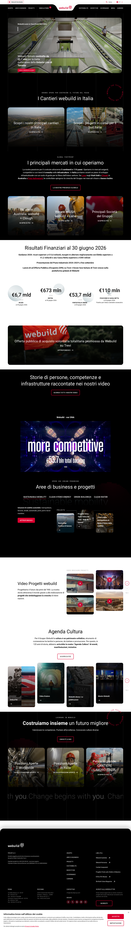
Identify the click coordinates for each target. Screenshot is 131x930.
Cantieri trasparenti (102, 867)
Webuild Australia (101, 858)
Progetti (70, 861)
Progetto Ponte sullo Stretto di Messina (108, 872)
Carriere (70, 879)
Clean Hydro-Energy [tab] (60, 497)
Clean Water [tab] (101, 497)
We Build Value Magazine (104, 881)
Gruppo (69, 853)
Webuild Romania (101, 862)
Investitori (71, 870)
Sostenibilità (71, 866)
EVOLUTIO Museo (101, 877)
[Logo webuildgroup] (16, 847)
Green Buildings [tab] (82, 497)
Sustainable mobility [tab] (34, 497)
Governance (71, 874)
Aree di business (73, 857)
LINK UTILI (99, 853)
